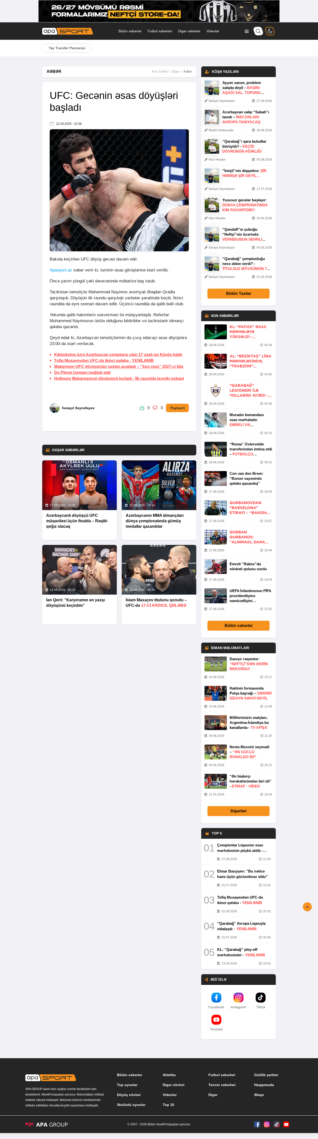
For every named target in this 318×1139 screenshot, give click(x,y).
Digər (175, 71)
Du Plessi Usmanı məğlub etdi (82, 372)
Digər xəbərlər (189, 31)
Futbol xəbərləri (160, 31)
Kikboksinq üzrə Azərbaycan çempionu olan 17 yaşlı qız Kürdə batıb (118, 354)
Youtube (216, 1029)
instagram (238, 1007)
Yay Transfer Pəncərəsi (67, 48)
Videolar (212, 31)
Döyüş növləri (129, 1095)
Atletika (169, 1075)
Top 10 (168, 1105)
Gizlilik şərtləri (266, 1075)
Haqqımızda (264, 1085)
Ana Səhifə (159, 71)
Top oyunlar (127, 1085)
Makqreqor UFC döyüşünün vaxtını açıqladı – (118, 366)
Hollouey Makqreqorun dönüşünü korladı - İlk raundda (119, 378)
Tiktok (260, 1007)
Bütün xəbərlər (130, 31)
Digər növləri (173, 1085)
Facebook (216, 1007)
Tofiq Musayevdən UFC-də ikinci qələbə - (104, 360)
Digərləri (238, 811)
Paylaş (176, 408)
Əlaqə (259, 1095)
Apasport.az (61, 270)
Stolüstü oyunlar (131, 1105)
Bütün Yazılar (238, 293)
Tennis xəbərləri (222, 1085)
